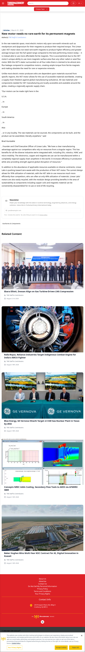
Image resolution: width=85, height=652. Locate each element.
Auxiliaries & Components (11, 224)
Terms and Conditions (42, 591)
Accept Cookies (61, 647)
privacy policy (43, 215)
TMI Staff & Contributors (15, 295)
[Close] (81, 635)
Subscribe (72, 210)
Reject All (75, 647)
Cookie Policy (16, 643)
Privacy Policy (42, 589)
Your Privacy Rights (42, 594)
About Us (42, 579)
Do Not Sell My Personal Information (42, 586)
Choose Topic (40, 9)
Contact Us (42, 584)
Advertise (42, 581)
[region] (42, 642)
